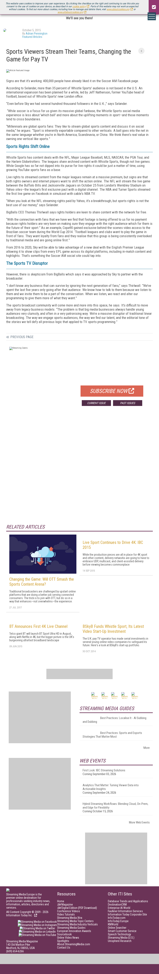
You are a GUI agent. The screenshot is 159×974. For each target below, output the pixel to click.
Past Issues (127, 403)
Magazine (65, 904)
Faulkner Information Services (125, 911)
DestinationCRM (117, 904)
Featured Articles (32, 36)
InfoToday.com (116, 917)
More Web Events (139, 822)
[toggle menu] (152, 16)
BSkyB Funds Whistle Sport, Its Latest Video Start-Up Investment (113, 629)
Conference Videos (68, 911)
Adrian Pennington (36, 33)
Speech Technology (119, 934)
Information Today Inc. (19, 915)
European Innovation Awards (74, 931)
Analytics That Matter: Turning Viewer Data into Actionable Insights (111, 787)
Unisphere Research (119, 941)
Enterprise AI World (119, 907)
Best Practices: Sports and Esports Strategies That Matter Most (112, 734)
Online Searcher (117, 927)
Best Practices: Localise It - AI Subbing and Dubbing (114, 720)
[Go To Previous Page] (141, 51)
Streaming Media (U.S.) (121, 937)
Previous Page (22, 337)
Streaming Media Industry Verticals (77, 924)
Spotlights (63, 941)
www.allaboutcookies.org (70, 12)
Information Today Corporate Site (127, 914)
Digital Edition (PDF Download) (77, 907)
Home (60, 901)
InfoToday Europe (118, 921)
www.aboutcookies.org (118, 9)
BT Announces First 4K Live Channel (38, 626)
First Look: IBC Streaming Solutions (104, 770)
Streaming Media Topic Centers (75, 921)
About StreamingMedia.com (73, 944)
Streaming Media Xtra (69, 917)
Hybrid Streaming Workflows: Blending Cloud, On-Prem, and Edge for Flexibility (115, 805)
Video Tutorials (66, 914)
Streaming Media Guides (71, 927)
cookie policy (79, 6)
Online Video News (68, 937)
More (146, 748)
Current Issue (96, 403)
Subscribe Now (109, 391)
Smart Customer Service (122, 931)
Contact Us (63, 947)
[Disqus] (79, 470)
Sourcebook (64, 934)
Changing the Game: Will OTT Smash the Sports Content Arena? (41, 582)
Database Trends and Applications (128, 901)
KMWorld (113, 924)
